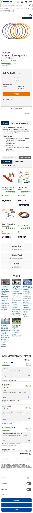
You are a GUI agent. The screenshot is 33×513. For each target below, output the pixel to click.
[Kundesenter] (17, 2)
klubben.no (5, 402)
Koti (1, 9)
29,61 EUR (21, 88)
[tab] (5, 123)
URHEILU (6, 9)
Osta (16, 94)
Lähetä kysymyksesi (25, 157)
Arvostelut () (4, 65)
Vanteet (24, 9)
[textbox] (10, 157)
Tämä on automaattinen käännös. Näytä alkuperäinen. (15, 370)
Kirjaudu (22, 2)
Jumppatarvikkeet (15, 9)
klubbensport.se (6, 380)
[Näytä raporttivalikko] (29, 376)
